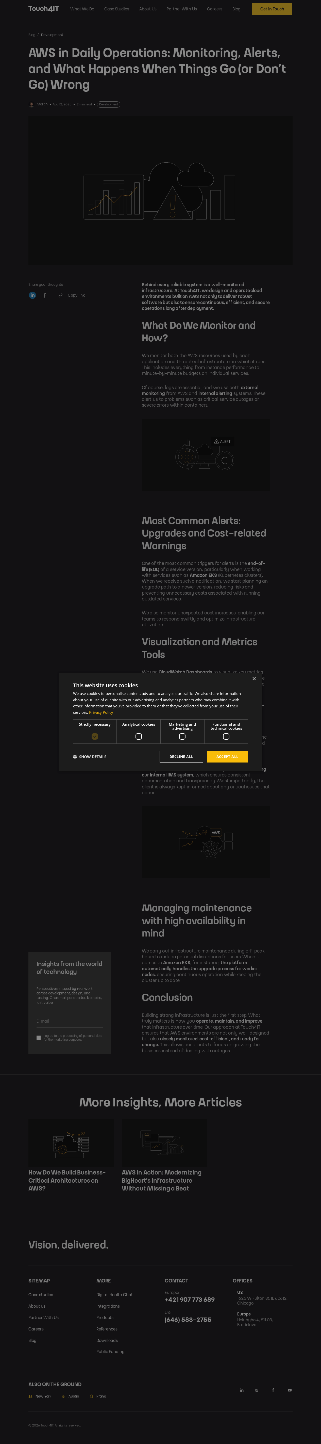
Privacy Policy (101, 712)
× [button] (254, 678)
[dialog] (160, 722)
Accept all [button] (227, 756)
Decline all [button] (181, 756)
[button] (89, 756)
